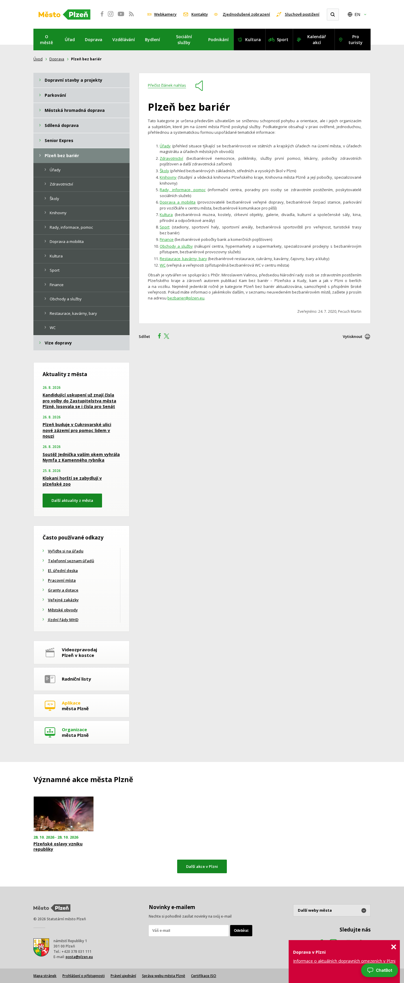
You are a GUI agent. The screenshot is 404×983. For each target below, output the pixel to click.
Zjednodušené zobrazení (246, 14)
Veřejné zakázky (63, 599)
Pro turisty (355, 39)
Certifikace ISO (203, 975)
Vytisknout (352, 336)
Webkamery (165, 14)
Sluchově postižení (302, 14)
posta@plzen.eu (79, 956)
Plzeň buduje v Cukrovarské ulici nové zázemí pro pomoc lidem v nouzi (77, 430)
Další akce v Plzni (202, 866)
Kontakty (199, 14)
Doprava (93, 39)
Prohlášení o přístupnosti (83, 975)
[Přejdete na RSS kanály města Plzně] (131, 17)
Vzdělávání (123, 39)
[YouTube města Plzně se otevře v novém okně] (121, 17)
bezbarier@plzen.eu (185, 298)
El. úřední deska (63, 570)
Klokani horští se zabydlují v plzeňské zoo (72, 481)
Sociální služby (184, 39)
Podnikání (218, 39)
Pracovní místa (62, 580)
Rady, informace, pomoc (183, 189)
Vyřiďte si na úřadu (65, 551)
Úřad (70, 39)
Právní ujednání (123, 975)
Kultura (253, 39)
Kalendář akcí (316, 39)
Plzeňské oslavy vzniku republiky (58, 846)
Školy (164, 170)
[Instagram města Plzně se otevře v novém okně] (110, 17)
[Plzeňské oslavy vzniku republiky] (63, 813)
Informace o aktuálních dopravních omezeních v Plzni (344, 961)
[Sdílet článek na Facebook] (157, 336)
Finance (167, 239)
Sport (282, 39)
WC (163, 265)
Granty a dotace (63, 590)
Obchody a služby (176, 246)
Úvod (38, 59)
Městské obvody (63, 610)
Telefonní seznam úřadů (71, 560)
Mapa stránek (44, 975)
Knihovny (168, 177)
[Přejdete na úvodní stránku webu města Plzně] (64, 14)
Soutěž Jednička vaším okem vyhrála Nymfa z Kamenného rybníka (81, 457)
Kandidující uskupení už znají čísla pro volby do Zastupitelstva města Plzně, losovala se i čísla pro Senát (79, 400)
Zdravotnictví (171, 158)
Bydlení (152, 39)
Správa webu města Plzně (163, 975)
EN (357, 14)
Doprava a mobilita (177, 202)
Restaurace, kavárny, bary (183, 258)
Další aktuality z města (72, 500)
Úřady (165, 146)
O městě (46, 39)
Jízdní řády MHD (63, 619)
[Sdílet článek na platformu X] (168, 336)
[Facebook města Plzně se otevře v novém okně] (100, 17)
